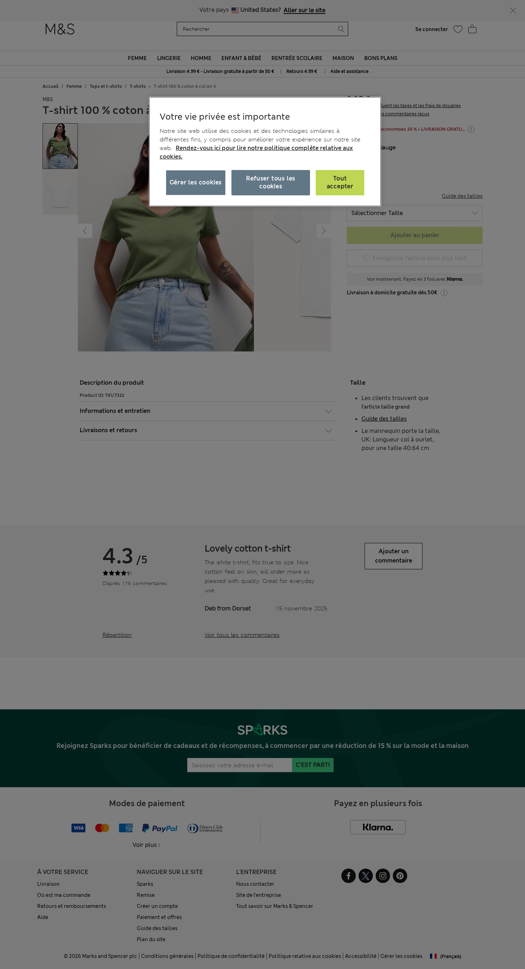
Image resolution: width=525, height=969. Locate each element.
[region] (265, 151)
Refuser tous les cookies (270, 182)
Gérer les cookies (196, 182)
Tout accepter (340, 182)
